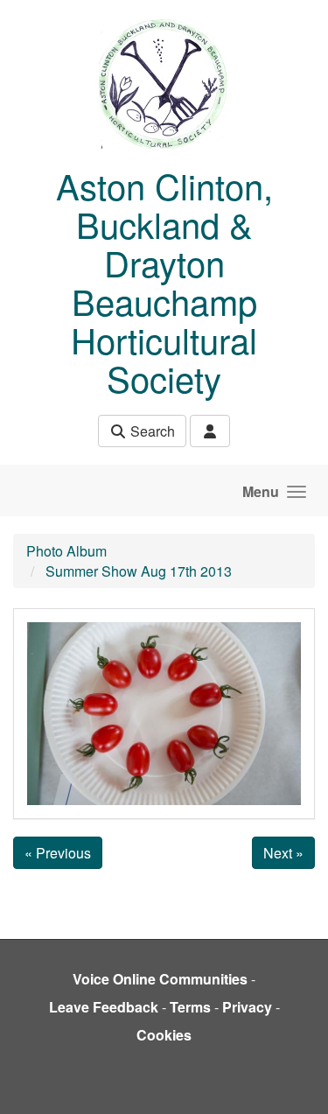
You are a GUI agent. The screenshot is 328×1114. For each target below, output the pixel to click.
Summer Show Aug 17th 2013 (138, 571)
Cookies (164, 1035)
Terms (190, 1007)
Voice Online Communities (160, 979)
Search (151, 431)
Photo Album (66, 551)
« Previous (57, 853)
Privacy (247, 1007)
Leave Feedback (103, 1007)
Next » (283, 853)
